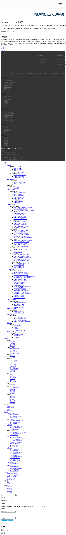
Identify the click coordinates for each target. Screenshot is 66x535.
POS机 (12, 393)
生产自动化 (13, 377)
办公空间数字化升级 (9, 113)
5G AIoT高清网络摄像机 (20, 175)
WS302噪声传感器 (18, 283)
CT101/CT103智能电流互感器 (21, 263)
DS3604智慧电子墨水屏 (20, 288)
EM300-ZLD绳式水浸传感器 (21, 233)
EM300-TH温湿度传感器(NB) (21, 317)
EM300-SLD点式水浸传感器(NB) (22, 318)
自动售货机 (13, 390)
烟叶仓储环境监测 (14, 466)
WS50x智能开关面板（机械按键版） (23, 293)
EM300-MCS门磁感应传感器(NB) (22, 321)
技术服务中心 (7, 130)
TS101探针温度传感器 (19, 214)
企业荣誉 (6, 140)
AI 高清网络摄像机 (18, 334)
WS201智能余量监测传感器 (20, 224)
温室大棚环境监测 (14, 449)
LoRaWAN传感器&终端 (10, 82)
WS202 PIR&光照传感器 (20, 279)
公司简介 (6, 138)
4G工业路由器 (10, 179)
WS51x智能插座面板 (19, 295)
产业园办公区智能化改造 (16, 420)
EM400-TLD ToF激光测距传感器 (22, 259)
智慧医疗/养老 (13, 360)
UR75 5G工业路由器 (19, 172)
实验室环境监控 (14, 435)
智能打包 (12, 380)
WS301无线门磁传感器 (19, 282)
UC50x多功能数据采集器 (20, 302)
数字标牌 (12, 392)
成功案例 (6, 412)
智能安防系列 (10, 331)
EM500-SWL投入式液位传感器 (21, 242)
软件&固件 (6, 129)
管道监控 (12, 402)
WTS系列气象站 (18, 252)
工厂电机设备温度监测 (16, 440)
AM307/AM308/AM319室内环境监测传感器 (24, 210)
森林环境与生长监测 (15, 458)
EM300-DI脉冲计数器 (19, 265)
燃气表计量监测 (14, 471)
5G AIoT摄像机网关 (18, 201)
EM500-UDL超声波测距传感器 (21, 260)
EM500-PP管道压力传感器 (20, 243)
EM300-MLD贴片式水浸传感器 (21, 234)
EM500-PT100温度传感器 (20, 219)
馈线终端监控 (13, 381)
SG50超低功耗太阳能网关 (20, 192)
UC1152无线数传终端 (19, 307)
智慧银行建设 (13, 423)
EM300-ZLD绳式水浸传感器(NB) (22, 320)
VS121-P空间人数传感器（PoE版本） (23, 278)
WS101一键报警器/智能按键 (21, 289)
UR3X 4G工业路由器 (19, 183)
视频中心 (6, 132)
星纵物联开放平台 (18, 325)
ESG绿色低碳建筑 (14, 348)
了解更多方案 (7, 105)
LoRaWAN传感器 (11, 204)
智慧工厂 (12, 374)
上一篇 (2, 47)
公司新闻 (6, 144)
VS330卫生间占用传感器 (20, 223)
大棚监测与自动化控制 (16, 456)
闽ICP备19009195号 (42, 73)
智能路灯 (12, 371)
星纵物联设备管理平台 (19, 330)
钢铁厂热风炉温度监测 (16, 438)
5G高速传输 (10, 462)
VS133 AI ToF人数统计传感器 (21, 275)
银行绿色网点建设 (14, 353)
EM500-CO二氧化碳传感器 (21, 246)
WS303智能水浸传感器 (19, 227)
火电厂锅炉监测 (14, 445)
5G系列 (9, 165)
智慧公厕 (12, 363)
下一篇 (2, 48)
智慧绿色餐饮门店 (14, 387)
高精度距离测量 (14, 369)
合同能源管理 (7, 99)
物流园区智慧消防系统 (16, 416)
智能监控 (12, 370)
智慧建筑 (12, 350)
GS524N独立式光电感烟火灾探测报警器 (24, 237)
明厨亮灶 (12, 361)
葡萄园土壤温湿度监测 (16, 452)
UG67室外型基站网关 (19, 198)
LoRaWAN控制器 (8, 84)
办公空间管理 (7, 98)
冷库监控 (12, 379)
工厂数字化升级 (8, 119)
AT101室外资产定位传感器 (20, 249)
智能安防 (42, 62)
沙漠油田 (12, 396)
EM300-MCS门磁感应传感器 (21, 230)
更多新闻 (3, 50)
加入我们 (6, 146)
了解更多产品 (7, 89)
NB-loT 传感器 (10, 314)
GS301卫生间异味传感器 (20, 221)
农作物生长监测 (14, 459)
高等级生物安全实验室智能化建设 (18, 432)
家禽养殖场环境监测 (15, 461)
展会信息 (9, 488)
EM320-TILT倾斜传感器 (20, 267)
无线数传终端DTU (11, 308)
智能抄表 (12, 403)
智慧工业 (9, 436)
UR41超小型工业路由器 (19, 182)
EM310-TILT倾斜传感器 (20, 266)
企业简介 (9, 489)
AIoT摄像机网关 (18, 202)
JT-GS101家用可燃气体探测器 (21, 236)
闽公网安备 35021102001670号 (56, 73)
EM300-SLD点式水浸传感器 (21, 232)
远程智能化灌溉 (14, 450)
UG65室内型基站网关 (19, 197)
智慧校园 (12, 343)
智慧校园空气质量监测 (16, 426)
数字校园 (6, 102)
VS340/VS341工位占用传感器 (21, 273)
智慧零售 (6, 104)
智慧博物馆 (13, 366)
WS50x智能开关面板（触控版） (22, 292)
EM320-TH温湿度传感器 (20, 217)
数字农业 (6, 101)
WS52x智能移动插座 (19, 296)
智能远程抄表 (13, 417)
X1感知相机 (16, 188)
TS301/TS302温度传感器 (20, 213)
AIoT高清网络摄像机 (19, 178)
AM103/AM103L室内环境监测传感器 (23, 207)
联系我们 (6, 143)
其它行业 (9, 465)
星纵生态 (6, 88)
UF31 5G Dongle (18, 169)
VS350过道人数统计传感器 (20, 272)
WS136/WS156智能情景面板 (21, 290)
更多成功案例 (10, 479)
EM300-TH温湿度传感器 (20, 216)
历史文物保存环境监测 (16, 468)
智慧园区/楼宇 (7, 96)
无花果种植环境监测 (15, 453)
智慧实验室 (13, 364)
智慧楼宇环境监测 (8, 112)
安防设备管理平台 (18, 337)
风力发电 (12, 400)
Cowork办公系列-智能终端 (17, 285)
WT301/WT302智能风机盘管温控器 (22, 286)
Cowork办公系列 (11, 269)
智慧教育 (12, 344)
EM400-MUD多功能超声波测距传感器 (23, 257)
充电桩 (12, 399)
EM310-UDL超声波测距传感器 (21, 255)
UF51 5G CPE (17, 168)
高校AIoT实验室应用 (15, 433)
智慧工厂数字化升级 (15, 439)
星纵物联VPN (17, 328)
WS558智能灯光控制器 (19, 298)
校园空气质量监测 (8, 116)
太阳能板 (12, 397)
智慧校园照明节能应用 (16, 427)
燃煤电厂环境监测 (14, 443)
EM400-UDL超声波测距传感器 (21, 256)
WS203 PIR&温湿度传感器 (20, 280)
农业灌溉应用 (13, 455)
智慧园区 (12, 341)
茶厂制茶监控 (13, 446)
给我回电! (10, 520)
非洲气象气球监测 (14, 469)
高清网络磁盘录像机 (19, 336)
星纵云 (15, 327)
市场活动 (6, 141)
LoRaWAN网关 (8, 80)
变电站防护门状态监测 (16, 442)
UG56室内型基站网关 (19, 194)
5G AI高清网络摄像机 (19, 176)
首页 (5, 162)
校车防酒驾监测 (14, 429)
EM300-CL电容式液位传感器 (21, 226)
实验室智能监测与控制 (9, 118)
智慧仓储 (12, 367)
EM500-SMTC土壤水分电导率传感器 (23, 240)
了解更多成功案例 (8, 120)
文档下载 (6, 127)
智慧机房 (12, 346)
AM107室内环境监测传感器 (20, 209)
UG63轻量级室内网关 (19, 195)
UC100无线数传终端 (19, 305)
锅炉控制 (12, 376)
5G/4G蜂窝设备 (8, 85)
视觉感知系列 (7, 87)
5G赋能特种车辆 (14, 463)
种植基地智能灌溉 (8, 115)
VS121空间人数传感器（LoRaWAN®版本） (24, 276)
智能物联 (42, 59)
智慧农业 (12, 356)
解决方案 (6, 338)
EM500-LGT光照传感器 (19, 244)
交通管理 (12, 384)
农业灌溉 (12, 357)
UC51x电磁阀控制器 (19, 304)
